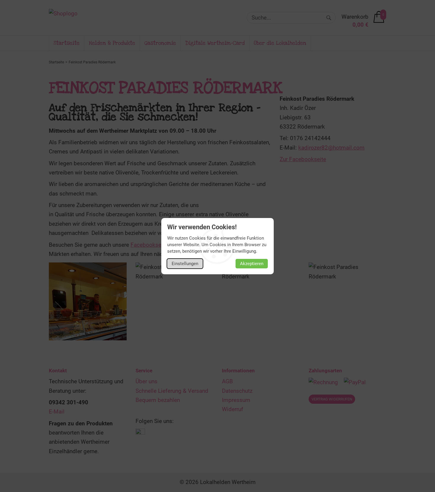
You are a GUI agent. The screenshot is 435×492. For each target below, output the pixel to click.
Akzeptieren (251, 263)
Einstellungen (185, 263)
